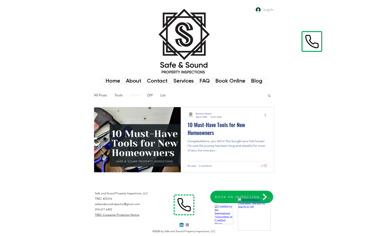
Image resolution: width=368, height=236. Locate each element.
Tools (119, 95)
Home (135, 95)
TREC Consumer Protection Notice (117, 215)
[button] (269, 96)
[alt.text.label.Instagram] (187, 225)
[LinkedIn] (181, 225)
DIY (150, 95)
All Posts (100, 95)
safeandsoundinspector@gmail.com (117, 204)
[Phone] (311, 41)
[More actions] (266, 115)
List (163, 95)
